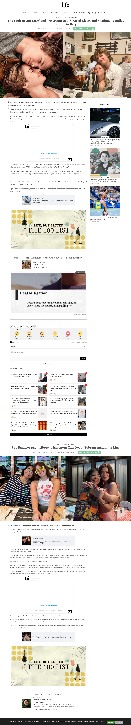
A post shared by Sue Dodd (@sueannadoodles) (48, 610)
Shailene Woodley (74, 258)
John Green (24, 258)
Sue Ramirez (14, 526)
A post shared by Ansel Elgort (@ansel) (49, 158)
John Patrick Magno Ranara (42, 452)
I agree (110, 722)
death (50, 694)
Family (73, 444)
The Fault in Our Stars (55, 258)
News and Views (79, 12)
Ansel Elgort (37, 258)
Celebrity (55, 12)
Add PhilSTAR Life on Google (83, 29)
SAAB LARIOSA (43, 29)
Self (44, 12)
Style (25, 12)
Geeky (66, 12)
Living (35, 12)
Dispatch (65, 17)
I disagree (119, 722)
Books (72, 17)
